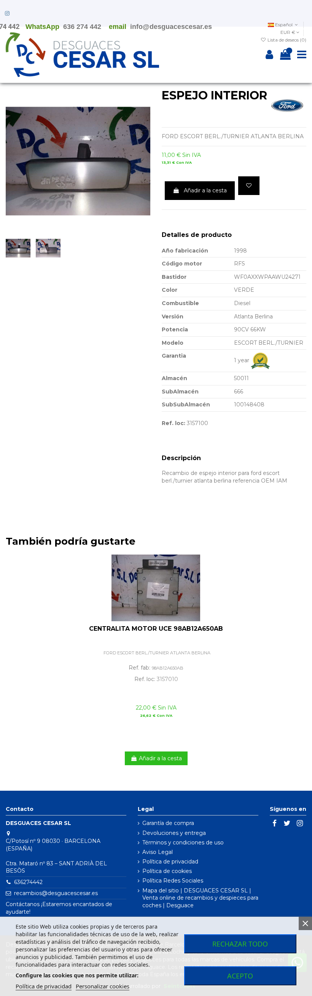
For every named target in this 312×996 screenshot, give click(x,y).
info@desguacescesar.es (171, 26)
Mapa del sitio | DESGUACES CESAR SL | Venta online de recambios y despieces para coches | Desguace (200, 898)
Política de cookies (167, 871)
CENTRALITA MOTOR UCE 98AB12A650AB (156, 628)
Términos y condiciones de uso (183, 842)
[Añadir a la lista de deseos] (248, 185)
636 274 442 (82, 26)
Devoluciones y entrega (174, 833)
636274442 (28, 882)
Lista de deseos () (286, 40)
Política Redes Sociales (172, 880)
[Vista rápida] (300, 579)
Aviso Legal (157, 852)
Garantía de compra (168, 823)
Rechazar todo (240, 943)
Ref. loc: (173, 423)
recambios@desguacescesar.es (56, 893)
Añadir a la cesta (205, 190)
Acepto (240, 975)
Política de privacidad (170, 861)
